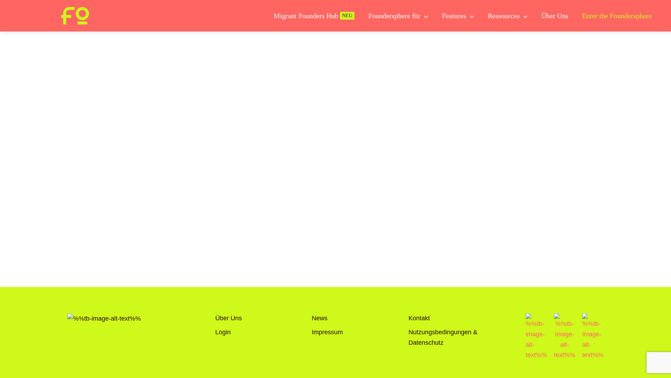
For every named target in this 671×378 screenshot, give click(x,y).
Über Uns (228, 318)
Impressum (327, 332)
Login (223, 332)
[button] (424, 16)
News (319, 318)
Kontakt (419, 318)
